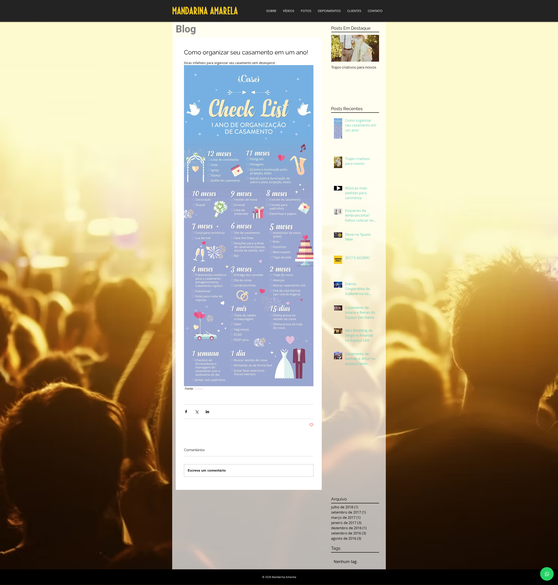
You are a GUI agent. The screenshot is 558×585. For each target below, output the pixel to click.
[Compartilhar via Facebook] (186, 412)
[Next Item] (372, 48)
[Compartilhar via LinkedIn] (207, 412)
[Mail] (547, 574)
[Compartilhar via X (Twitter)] (197, 412)
